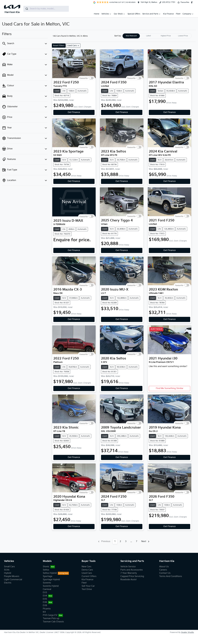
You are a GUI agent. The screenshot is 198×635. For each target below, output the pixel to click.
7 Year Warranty (128, 573)
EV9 (45, 605)
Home (96, 14)
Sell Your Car (88, 586)
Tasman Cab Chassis (53, 621)
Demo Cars (87, 570)
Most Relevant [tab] (131, 36)
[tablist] (157, 35)
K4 (44, 612)
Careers (163, 570)
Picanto (47, 608)
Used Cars (87, 573)
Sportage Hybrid (51, 579)
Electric (7, 583)
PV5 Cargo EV (50, 615)
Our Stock (118, 14)
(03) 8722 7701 (168, 2)
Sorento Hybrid (51, 586)
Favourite (83, 78)
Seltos (46, 570)
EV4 (45, 596)
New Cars (86, 566)
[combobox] (46, 9)
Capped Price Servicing (132, 576)
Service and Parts (150, 14)
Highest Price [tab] (166, 36)
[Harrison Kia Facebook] (192, 2)
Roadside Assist (128, 579)
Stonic (46, 566)
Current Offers (89, 576)
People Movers (11, 576)
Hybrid (7, 573)
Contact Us (165, 573)
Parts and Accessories (131, 570)
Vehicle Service (128, 566)
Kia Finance (168, 14)
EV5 (45, 599)
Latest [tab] (148, 36)
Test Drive (87, 589)
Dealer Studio (187, 632)
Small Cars (9, 566)
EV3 (45, 592)
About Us (164, 566)
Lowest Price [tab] (183, 36)
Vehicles (105, 14)
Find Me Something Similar (169, 388)
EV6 (45, 602)
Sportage (47, 576)
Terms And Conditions (170, 576)
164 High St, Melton (148, 2)
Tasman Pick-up (51, 618)
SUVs (6, 570)
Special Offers (134, 14)
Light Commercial (13, 579)
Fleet (178, 14)
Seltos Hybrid (50, 573)
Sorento (47, 583)
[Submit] (26, 9)
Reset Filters (58, 45)
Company (187, 14)
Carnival (47, 589)
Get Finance (74, 112)
